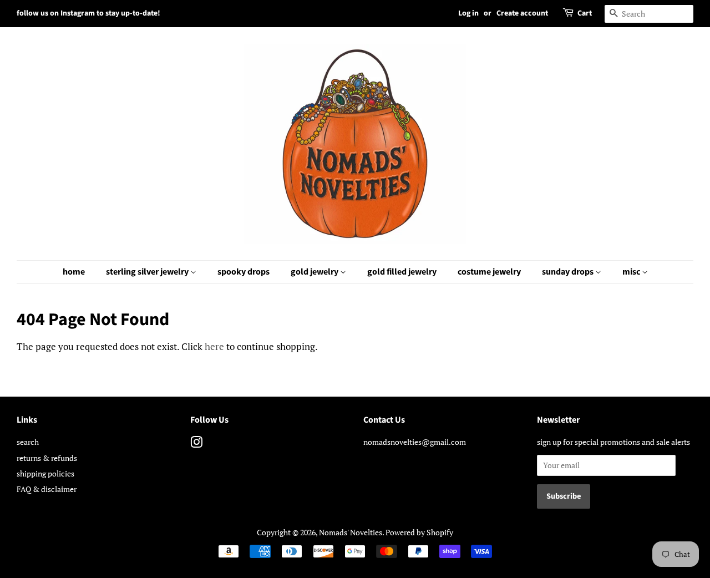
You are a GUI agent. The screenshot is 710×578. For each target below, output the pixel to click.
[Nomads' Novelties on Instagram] (196, 444)
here (214, 346)
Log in (468, 13)
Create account (522, 13)
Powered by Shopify (419, 532)
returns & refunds (47, 458)
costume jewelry (489, 272)
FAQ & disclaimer (47, 489)
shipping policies (45, 473)
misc (632, 272)
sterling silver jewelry (148, 272)
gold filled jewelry (402, 272)
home (74, 272)
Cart (584, 13)
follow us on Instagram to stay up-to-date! (88, 13)
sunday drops (568, 272)
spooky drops (243, 272)
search (28, 442)
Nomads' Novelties (350, 532)
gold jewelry (315, 272)
